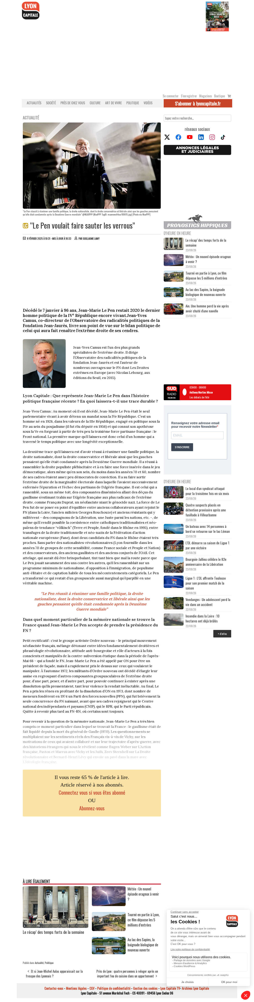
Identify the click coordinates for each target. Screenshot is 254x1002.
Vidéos (148, 102)
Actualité (39, 963)
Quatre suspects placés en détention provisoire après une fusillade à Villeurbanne (206, 509)
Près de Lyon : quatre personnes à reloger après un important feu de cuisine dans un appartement (127, 973)
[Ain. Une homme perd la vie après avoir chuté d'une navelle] (174, 309)
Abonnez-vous (92, 808)
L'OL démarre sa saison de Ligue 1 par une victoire (207, 545)
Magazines (205, 96)
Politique (132, 102)
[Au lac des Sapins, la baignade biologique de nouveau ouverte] (109, 952)
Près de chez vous (73, 102)
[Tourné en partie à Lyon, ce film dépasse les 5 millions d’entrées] (109, 929)
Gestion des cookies (145, 988)
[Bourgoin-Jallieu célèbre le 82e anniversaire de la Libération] (174, 565)
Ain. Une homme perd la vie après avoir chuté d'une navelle (207, 308)
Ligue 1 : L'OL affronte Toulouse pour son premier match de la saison (206, 583)
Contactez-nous (53, 988)
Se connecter (171, 96)
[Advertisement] (127, 61)
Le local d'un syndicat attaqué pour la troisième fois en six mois (207, 491)
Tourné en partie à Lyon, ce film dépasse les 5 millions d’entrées (144, 919)
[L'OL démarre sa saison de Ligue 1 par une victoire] (174, 546)
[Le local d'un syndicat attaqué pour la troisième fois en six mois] (174, 493)
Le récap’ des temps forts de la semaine (53, 932)
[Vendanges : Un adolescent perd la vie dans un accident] (174, 604)
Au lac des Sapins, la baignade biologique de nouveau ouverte (143, 944)
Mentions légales (76, 988)
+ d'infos (222, 634)
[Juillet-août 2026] (217, 16)
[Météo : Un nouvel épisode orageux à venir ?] (109, 904)
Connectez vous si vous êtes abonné (92, 792)
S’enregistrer (189, 96)
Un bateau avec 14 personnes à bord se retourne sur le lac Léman (208, 529)
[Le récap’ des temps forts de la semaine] (55, 926)
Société (51, 102)
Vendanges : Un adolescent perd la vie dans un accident (208, 602)
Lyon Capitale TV (170, 988)
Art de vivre (113, 102)
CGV (91, 988)
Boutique (219, 96)
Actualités (34, 102)
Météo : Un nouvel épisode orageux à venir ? (143, 894)
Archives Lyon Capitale (195, 988)
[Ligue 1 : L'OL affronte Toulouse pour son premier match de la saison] (174, 582)
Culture (95, 102)
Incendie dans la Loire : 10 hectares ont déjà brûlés (202, 618)
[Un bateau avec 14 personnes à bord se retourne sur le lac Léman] (174, 529)
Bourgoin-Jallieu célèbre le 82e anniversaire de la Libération (206, 562)
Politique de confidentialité (113, 988)
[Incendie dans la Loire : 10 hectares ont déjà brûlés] (174, 620)
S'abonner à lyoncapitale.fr (198, 103)
